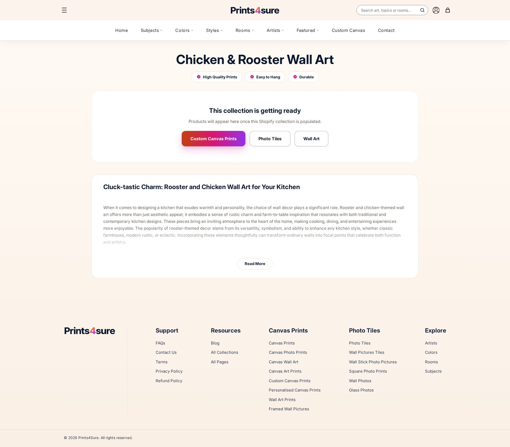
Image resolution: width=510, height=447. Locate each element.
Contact (386, 30)
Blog (215, 343)
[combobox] (392, 10)
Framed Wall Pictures (289, 408)
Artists (273, 30)
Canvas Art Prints (285, 371)
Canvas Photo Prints (288, 352)
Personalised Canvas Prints (295, 390)
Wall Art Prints (282, 399)
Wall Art (311, 138)
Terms (162, 361)
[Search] (422, 10)
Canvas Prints (282, 343)
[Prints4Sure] (92, 330)
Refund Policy (169, 380)
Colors (182, 30)
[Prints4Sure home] (255, 10)
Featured (306, 30)
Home (121, 30)
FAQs (160, 343)
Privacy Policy (169, 371)
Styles (212, 30)
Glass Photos (361, 390)
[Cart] (448, 10)
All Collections (224, 352)
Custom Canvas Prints (213, 138)
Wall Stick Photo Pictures (373, 361)
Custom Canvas (348, 30)
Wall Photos (360, 380)
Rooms (243, 30)
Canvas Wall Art (283, 361)
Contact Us (166, 352)
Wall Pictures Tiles (366, 352)
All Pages (219, 361)
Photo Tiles (270, 138)
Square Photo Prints (368, 371)
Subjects (150, 30)
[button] (64, 10)
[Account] (436, 10)
